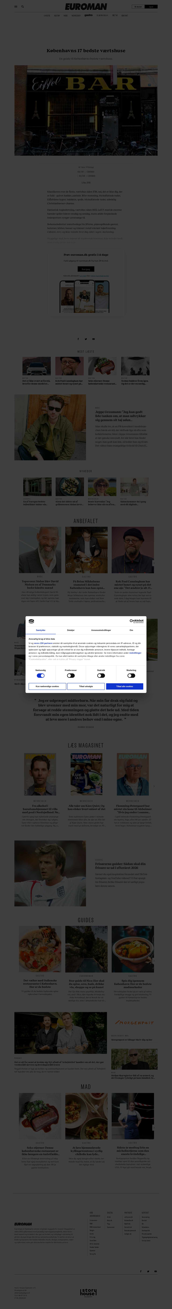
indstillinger (135, 653)
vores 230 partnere (43, 643)
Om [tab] (131, 630)
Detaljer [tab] (71, 630)
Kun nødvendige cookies (47, 686)
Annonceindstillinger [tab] (101, 630)
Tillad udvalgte (86, 686)
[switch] (71, 675)
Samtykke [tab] (40, 630)
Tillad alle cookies (124, 686)
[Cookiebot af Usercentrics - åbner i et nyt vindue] (132, 621)
